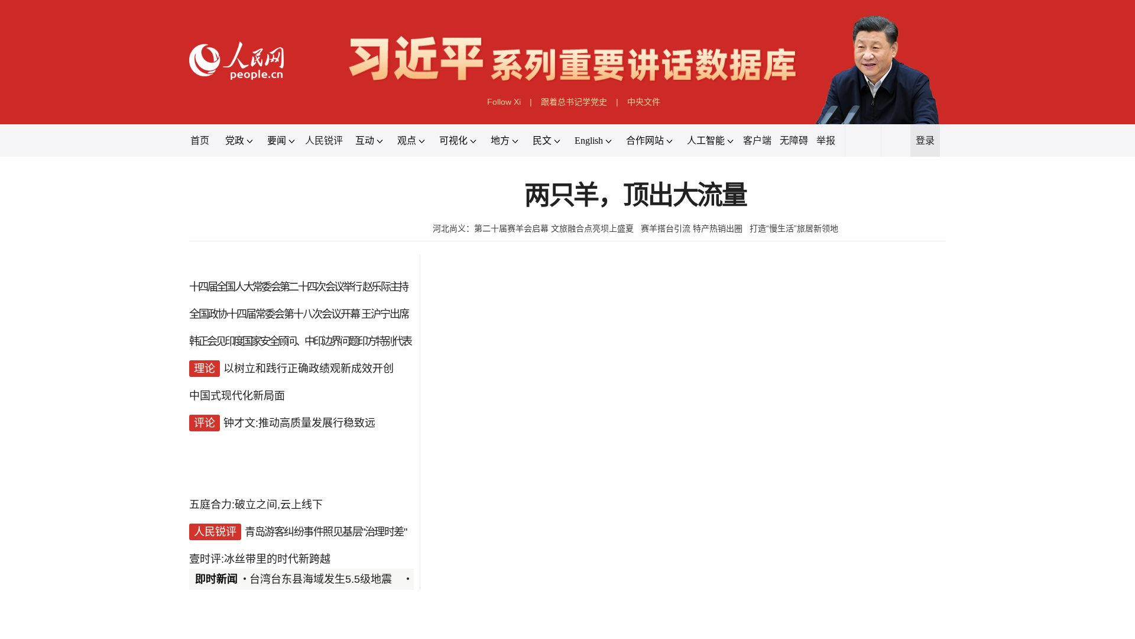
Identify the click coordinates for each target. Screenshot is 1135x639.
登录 (925, 140)
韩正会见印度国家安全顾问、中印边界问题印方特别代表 (300, 341)
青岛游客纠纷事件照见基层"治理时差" (325, 532)
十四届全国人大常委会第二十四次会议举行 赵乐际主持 (298, 287)
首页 (199, 140)
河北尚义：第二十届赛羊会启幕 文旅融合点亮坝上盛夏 (533, 228)
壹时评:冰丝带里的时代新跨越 (259, 559)
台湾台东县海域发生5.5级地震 (320, 579)
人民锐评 (324, 140)
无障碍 (794, 140)
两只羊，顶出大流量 (635, 195)
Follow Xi (504, 101)
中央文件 (643, 101)
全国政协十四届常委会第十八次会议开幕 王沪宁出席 (298, 314)
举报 (825, 140)
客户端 (757, 140)
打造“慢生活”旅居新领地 (794, 228)
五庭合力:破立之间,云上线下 (256, 505)
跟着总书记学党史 (574, 101)
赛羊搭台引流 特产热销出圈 (691, 228)
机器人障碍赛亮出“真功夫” (705, 566)
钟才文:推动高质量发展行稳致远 (299, 423)
